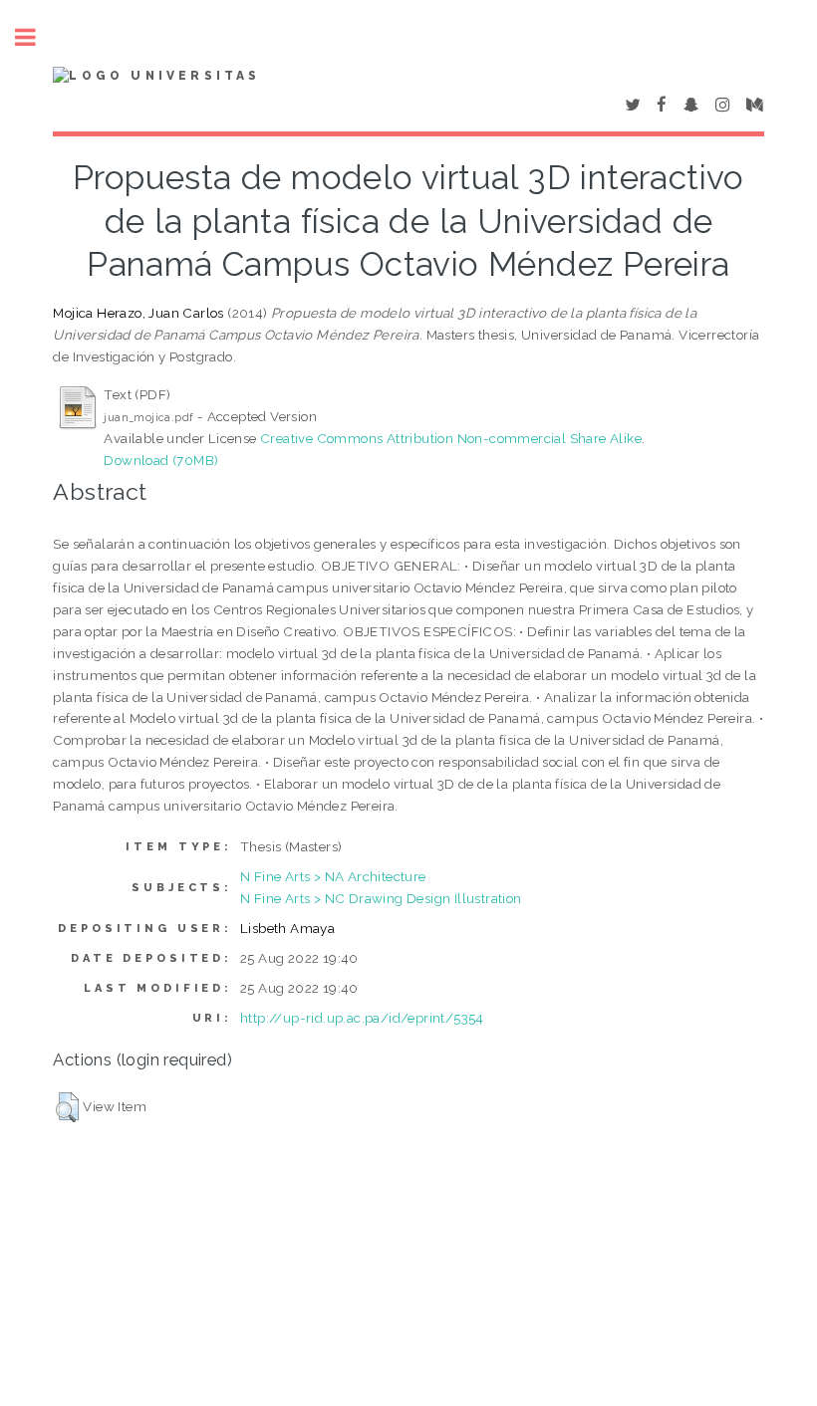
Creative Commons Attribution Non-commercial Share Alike (451, 438)
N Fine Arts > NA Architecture (333, 876)
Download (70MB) (161, 460)
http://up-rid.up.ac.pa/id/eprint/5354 (362, 1018)
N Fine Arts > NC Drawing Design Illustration (381, 898)
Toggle (36, 37)
